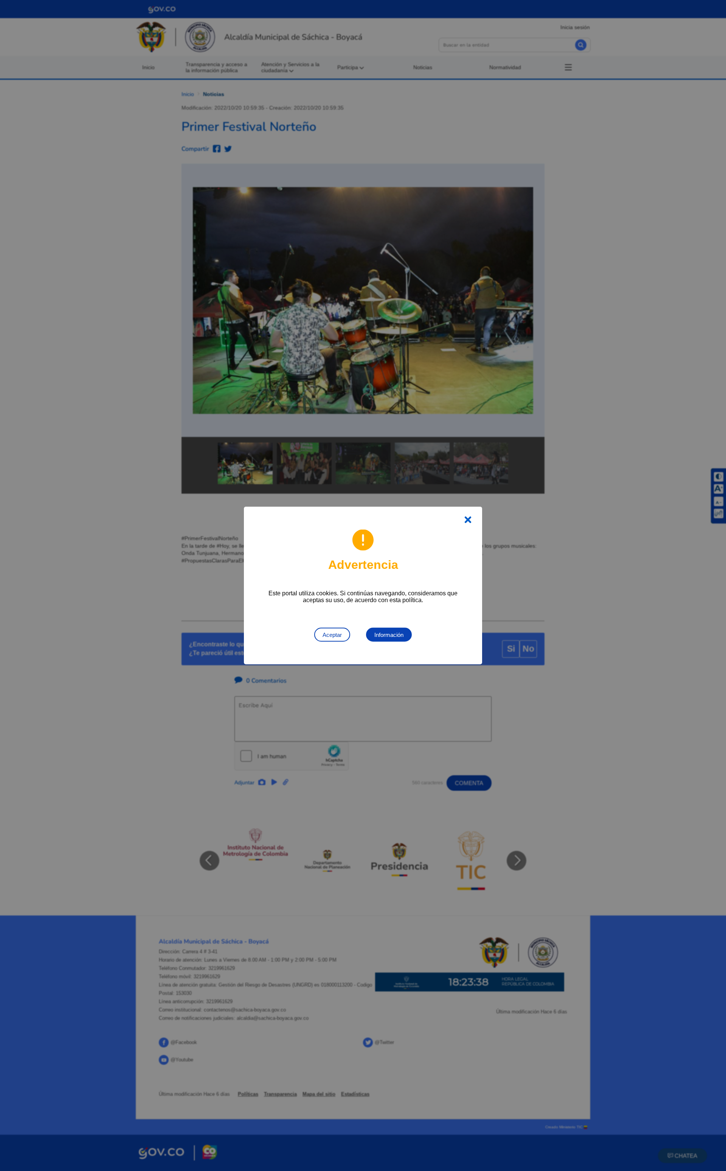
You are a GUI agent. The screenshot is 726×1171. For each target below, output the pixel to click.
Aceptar (332, 635)
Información (388, 635)
